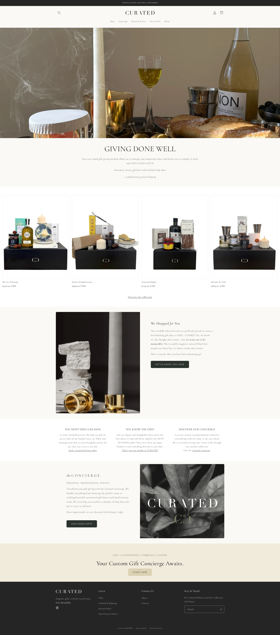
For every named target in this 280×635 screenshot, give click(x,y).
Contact (145, 603)
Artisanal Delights (148, 282)
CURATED (128, 628)
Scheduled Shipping (108, 603)
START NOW (140, 572)
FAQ (101, 598)
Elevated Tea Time (218, 282)
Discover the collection (140, 297)
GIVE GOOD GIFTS (81, 523)
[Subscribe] (220, 609)
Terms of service (156, 628)
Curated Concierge (201, 450)
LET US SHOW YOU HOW (169, 364)
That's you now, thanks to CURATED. (140, 450)
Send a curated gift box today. (83, 450)
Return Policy (105, 608)
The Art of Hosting (10, 282)
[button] (59, 12)
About (144, 598)
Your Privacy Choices (108, 614)
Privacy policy (141, 628)
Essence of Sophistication (82, 282)
